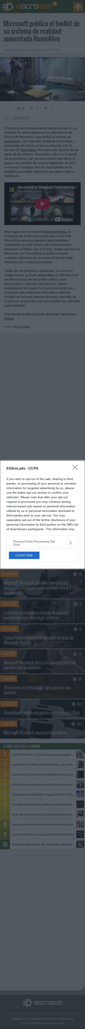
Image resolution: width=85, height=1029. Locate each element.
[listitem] (42, 543)
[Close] (76, 469)
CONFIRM (24, 555)
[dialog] (42, 514)
